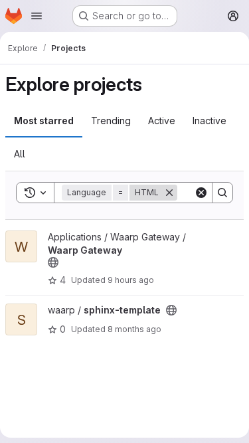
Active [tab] (161, 120)
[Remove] (169, 193)
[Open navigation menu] (36, 16)
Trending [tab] (111, 120)
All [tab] (19, 153)
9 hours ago (131, 280)
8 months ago (134, 329)
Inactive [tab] (209, 120)
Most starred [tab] (44, 120)
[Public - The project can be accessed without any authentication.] (53, 262)
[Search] (222, 192)
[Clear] (201, 193)
